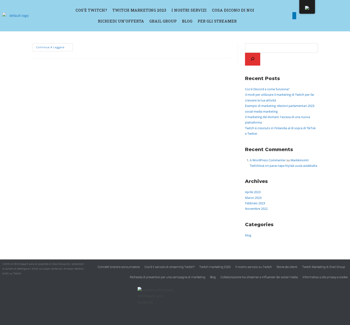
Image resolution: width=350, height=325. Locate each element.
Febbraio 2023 (255, 203)
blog (248, 235)
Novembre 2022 (256, 208)
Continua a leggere (54, 46)
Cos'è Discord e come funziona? (267, 89)
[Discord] (308, 15)
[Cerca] (252, 59)
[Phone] (323, 15)
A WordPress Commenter (268, 160)
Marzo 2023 (253, 198)
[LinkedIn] (294, 15)
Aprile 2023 (252, 192)
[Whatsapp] (337, 15)
